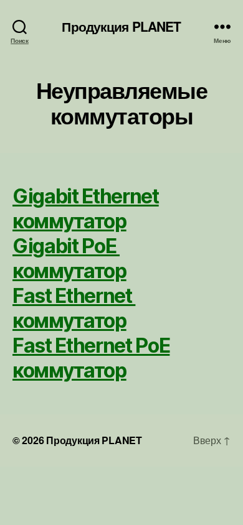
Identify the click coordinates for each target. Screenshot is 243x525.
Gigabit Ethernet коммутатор (85, 208)
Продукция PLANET (121, 26)
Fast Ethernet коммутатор (73, 308)
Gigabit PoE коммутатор (69, 258)
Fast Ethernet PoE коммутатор (90, 358)
